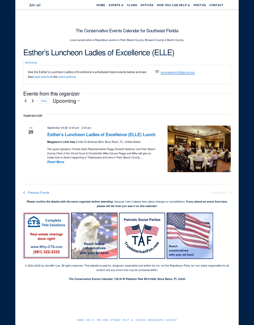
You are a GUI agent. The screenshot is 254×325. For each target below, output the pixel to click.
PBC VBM (102, 320)
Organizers (156, 320)
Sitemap (115, 320)
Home (80, 320)
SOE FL (90, 320)
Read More (55, 162)
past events (41, 77)
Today (44, 100)
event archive (67, 77)
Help (126, 320)
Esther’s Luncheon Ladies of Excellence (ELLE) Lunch (101, 134)
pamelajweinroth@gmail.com (178, 72)
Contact (171, 320)
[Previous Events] (25, 101)
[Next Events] (32, 101)
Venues (141, 320)
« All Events (30, 62)
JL (132, 320)
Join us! (35, 5)
